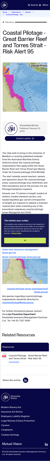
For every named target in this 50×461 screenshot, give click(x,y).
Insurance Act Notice (12, 411)
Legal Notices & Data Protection (18, 420)
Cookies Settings (10, 434)
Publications (16, 12)
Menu (45, 5)
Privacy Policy (16, 233)
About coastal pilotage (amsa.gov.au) (21, 257)
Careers (5, 425)
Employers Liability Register (15, 416)
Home (5, 12)
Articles (28, 12)
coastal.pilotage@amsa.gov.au (18, 302)
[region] (25, 230)
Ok (25, 240)
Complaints (7, 429)
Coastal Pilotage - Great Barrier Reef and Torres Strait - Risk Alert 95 (15, 15)
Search (34, 5)
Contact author (23, 138)
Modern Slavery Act (11, 407)
